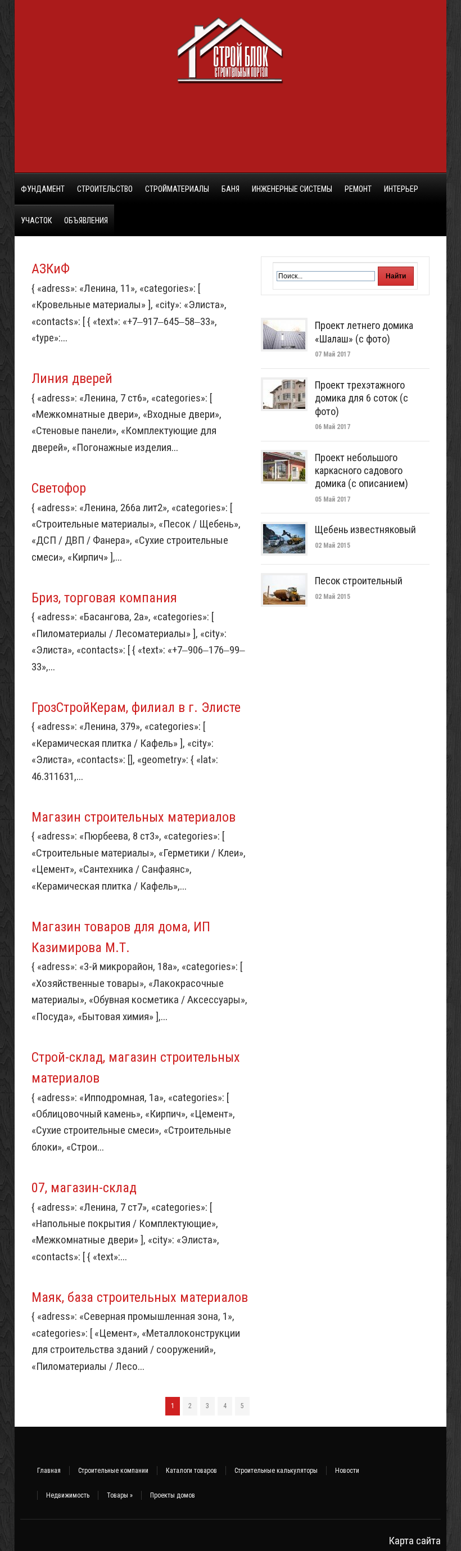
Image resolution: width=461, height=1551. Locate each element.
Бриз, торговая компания (104, 598)
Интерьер (401, 188)
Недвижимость (67, 1495)
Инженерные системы (292, 188)
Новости (347, 1471)
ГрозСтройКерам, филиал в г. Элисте (136, 707)
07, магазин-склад (84, 1188)
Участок (36, 220)
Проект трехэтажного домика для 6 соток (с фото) (361, 398)
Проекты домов (172, 1495)
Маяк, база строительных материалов (139, 1297)
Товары (120, 1495)
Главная (49, 1471)
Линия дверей (71, 378)
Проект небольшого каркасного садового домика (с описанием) (361, 471)
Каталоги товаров (191, 1471)
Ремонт (358, 188)
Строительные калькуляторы (276, 1471)
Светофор (58, 488)
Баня (230, 188)
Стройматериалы (177, 188)
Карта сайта (414, 1540)
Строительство (105, 188)
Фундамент (43, 188)
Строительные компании (113, 1471)
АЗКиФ (50, 269)
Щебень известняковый (365, 529)
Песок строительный (359, 581)
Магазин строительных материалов (133, 817)
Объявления (86, 220)
